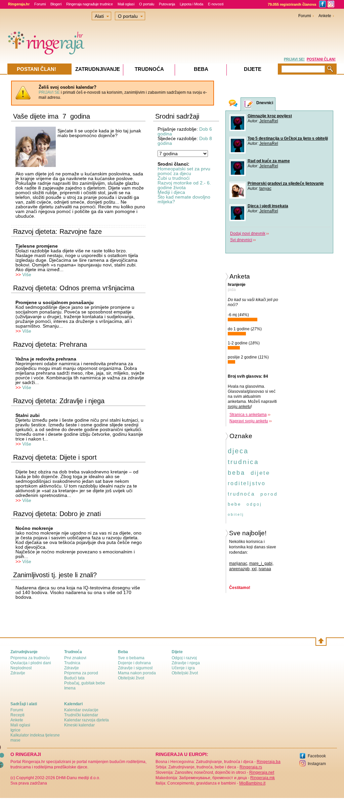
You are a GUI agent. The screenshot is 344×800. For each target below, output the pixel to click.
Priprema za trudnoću (30, 658)
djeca (238, 451)
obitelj (236, 514)
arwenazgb (239, 568)
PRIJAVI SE (49, 92)
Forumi (40, 4)
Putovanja (167, 4)
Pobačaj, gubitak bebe (84, 683)
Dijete (252, 69)
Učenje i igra (183, 668)
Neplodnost (21, 668)
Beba (201, 69)
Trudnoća (149, 69)
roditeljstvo (247, 483)
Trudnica (72, 663)
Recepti (17, 715)
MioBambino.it (252, 783)
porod (269, 494)
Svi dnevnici (241, 240)
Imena (70, 688)
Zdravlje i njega (186, 663)
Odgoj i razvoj (184, 658)
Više (26, 274)
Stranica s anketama (248, 414)
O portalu (146, 4)
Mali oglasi (126, 4)
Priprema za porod (81, 673)
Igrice (15, 730)
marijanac (238, 563)
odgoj (254, 504)
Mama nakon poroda (137, 673)
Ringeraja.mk (262, 777)
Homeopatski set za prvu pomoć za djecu (184, 171)
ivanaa (265, 568)
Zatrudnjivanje (97, 69)
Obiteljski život (131, 678)
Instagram (317, 763)
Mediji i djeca (171, 192)
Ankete (324, 15)
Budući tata (74, 678)
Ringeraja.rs (251, 767)
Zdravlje (17, 673)
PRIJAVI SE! (294, 59)
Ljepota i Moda (191, 4)
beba (236, 472)
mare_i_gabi (260, 563)
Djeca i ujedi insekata (268, 206)
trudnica (243, 461)
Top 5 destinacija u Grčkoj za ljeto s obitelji (288, 138)
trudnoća (241, 494)
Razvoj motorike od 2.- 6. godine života (184, 185)
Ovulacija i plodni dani (30, 663)
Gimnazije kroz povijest (270, 116)
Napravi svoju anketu (248, 421)
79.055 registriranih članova (292, 4)
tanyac (265, 188)
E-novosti (215, 4)
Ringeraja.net (261, 772)
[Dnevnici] (248, 104)
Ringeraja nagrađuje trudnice (89, 4)
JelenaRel (268, 121)
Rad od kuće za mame (269, 161)
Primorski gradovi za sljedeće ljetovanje (286, 183)
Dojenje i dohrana (134, 663)
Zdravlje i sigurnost (135, 668)
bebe (234, 504)
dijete (260, 473)
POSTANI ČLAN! (321, 59)
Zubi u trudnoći (173, 178)
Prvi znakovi (75, 658)
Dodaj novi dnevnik (247, 233)
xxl (254, 568)
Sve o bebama (131, 658)
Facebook (317, 756)
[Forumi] (233, 104)
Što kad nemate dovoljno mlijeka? (184, 199)
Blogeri (55, 4)
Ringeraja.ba (269, 761)
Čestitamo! (239, 587)
